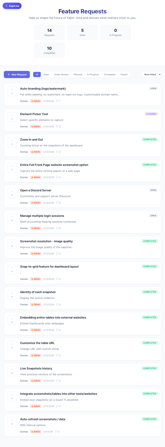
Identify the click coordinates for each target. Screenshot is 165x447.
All (37, 74)
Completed (109, 74)
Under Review (61, 74)
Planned (78, 74)
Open (46, 74)
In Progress (93, 74)
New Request (19, 74)
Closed (123, 74)
